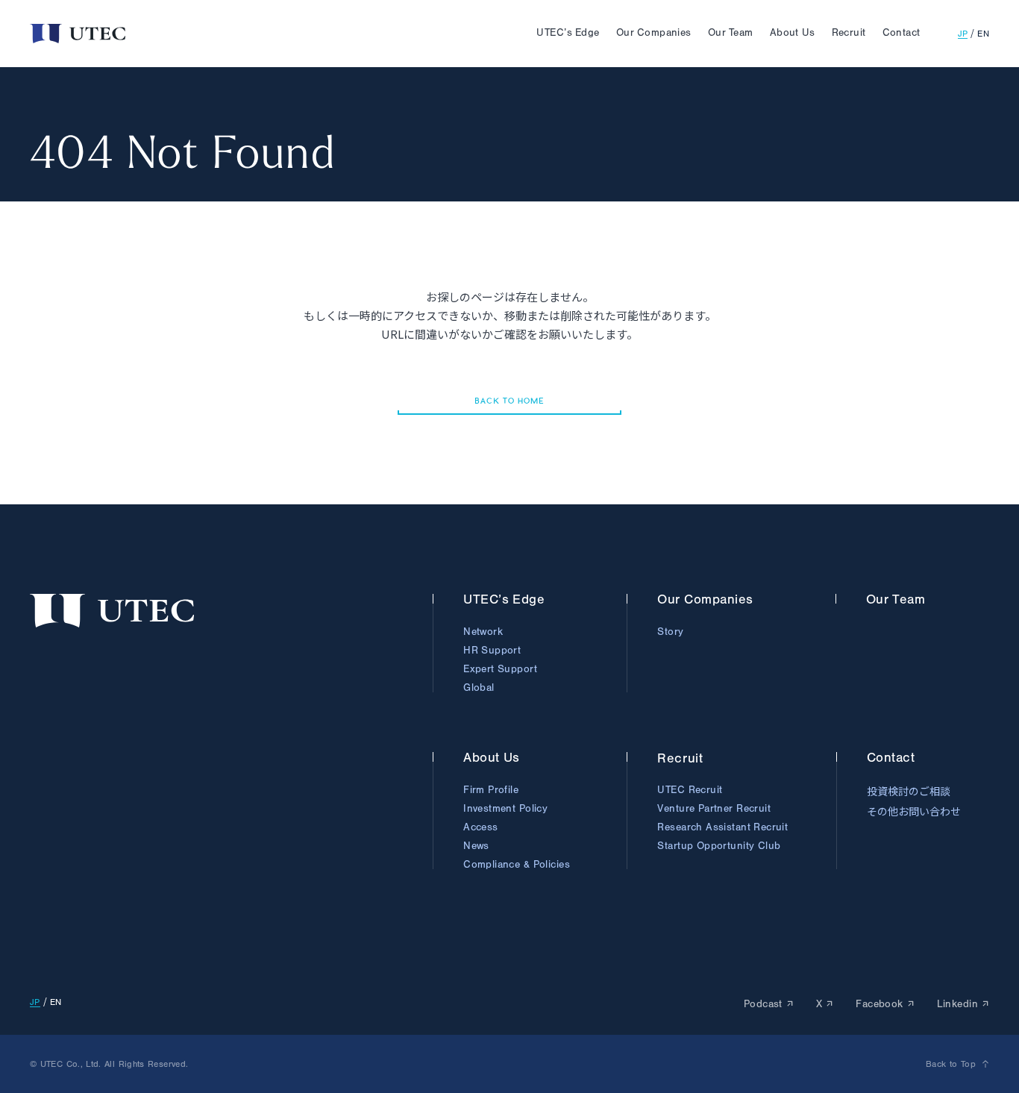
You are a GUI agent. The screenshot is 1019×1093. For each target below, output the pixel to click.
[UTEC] (77, 33)
